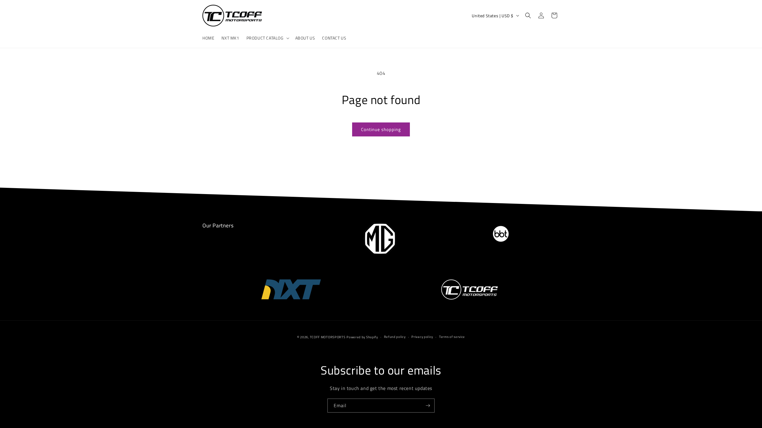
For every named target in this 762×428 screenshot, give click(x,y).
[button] (267, 38)
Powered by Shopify (362, 337)
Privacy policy (422, 337)
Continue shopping (381, 129)
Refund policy (395, 337)
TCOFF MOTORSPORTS (328, 337)
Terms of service (452, 337)
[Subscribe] (427, 406)
